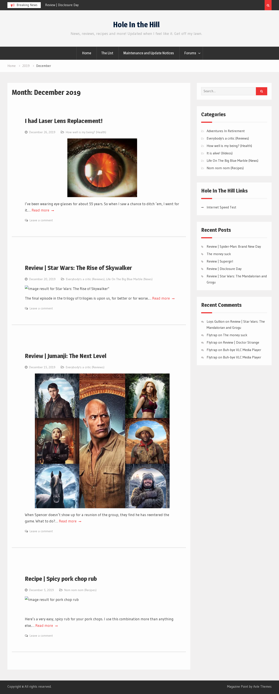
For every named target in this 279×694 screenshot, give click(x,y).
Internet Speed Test (221, 207)
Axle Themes (262, 686)
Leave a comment (41, 220)
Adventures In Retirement (226, 131)
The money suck (219, 254)
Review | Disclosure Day (62, 5)
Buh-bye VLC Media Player (242, 350)
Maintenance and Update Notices (148, 53)
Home (86, 53)
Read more (41, 210)
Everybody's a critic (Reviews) (85, 279)
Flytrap (212, 342)
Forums (190, 53)
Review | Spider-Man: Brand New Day (234, 246)
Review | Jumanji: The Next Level (65, 356)
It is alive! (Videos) (220, 153)
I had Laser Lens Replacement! (64, 120)
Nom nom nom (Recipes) (80, 590)
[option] (84, 5)
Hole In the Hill (136, 24)
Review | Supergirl (220, 261)
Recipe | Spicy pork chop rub (61, 578)
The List (107, 53)
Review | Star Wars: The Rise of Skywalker (78, 267)
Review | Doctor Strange (241, 342)
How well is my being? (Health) (86, 132)
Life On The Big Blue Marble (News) (129, 279)
